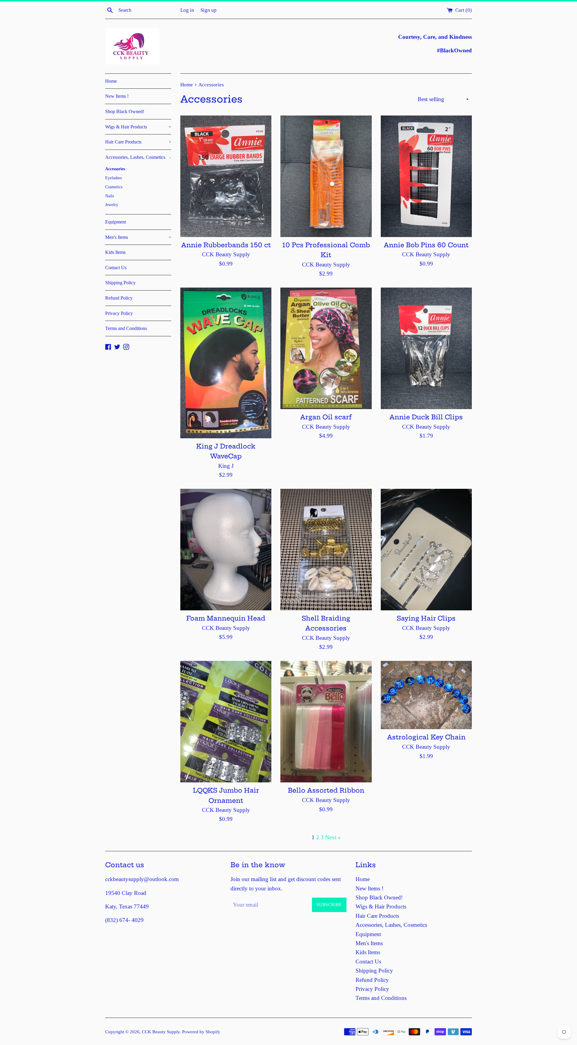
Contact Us (116, 267)
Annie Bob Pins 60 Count (426, 245)
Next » (333, 837)
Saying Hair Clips (426, 618)
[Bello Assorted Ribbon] (325, 721)
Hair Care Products (138, 141)
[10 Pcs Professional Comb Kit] (325, 176)
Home (111, 81)
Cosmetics (113, 187)
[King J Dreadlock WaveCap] (225, 363)
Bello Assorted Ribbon (326, 790)
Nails (109, 196)
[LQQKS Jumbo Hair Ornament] (225, 721)
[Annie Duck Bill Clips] (426, 348)
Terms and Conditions (126, 328)
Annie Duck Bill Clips (426, 417)
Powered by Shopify (201, 1031)
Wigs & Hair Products (138, 126)
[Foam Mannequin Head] (225, 549)
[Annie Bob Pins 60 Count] (426, 176)
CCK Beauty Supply (161, 1031)
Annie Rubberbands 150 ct (226, 245)
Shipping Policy (120, 282)
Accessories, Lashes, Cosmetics (138, 157)
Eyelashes (113, 178)
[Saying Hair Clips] (426, 549)
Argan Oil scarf (326, 417)
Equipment (115, 221)
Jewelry (111, 204)
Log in (187, 10)
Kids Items (115, 252)
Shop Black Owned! (124, 111)
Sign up (208, 10)
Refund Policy (119, 298)
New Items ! (117, 96)
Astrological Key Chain (426, 737)
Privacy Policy (119, 313)
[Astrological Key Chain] (426, 695)
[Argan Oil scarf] (325, 348)
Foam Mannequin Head (225, 618)
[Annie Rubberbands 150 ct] (225, 176)
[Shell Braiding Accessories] (325, 549)
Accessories (115, 169)
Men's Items (138, 237)
